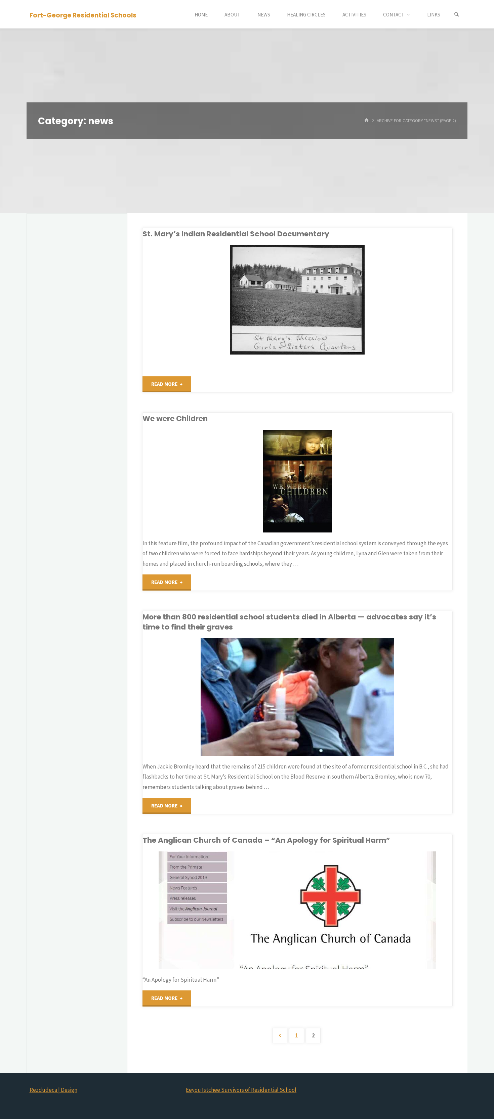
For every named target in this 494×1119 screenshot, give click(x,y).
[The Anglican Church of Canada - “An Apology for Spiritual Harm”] (348, 910)
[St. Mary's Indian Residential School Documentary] (348, 300)
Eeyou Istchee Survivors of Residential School (241, 1089)
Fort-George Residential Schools (83, 14)
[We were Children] (348, 481)
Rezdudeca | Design (53, 1089)
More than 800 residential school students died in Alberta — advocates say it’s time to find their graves (289, 622)
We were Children (175, 418)
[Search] (456, 14)
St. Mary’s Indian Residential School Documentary (235, 234)
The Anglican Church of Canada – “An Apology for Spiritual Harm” (266, 840)
